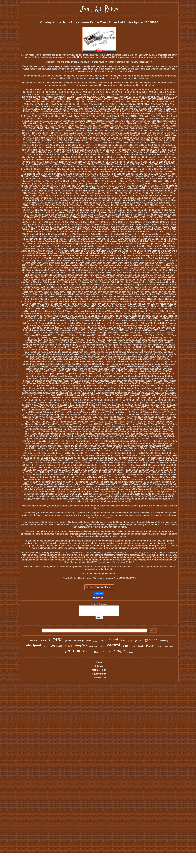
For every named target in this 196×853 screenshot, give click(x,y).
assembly (164, 641)
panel (138, 640)
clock (88, 641)
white (130, 641)
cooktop (56, 645)
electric (133, 646)
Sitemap (99, 666)
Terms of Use (99, 678)
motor (46, 646)
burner (150, 645)
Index (99, 662)
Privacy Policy (99, 674)
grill (166, 646)
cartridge (93, 646)
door (123, 640)
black (102, 646)
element (45, 640)
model (95, 641)
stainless (34, 640)
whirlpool (33, 645)
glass (68, 645)
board (113, 639)
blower (97, 652)
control (113, 644)
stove (107, 651)
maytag (81, 645)
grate (68, 640)
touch (140, 646)
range (119, 650)
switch (102, 640)
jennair (130, 652)
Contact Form (99, 670)
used (171, 646)
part (125, 645)
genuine (151, 640)
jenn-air (73, 650)
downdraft (78, 640)
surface (159, 646)
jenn (58, 639)
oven (87, 650)
